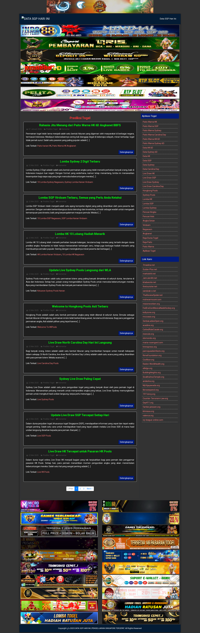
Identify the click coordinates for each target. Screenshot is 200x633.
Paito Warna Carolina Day (154, 135)
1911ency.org (149, 394)
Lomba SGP (148, 203)
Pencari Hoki (148, 216)
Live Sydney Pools (45, 399)
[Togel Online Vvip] (140, 568)
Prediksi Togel (80, 118)
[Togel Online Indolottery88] (100, 31)
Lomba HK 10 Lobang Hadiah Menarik (80, 234)
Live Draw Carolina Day (153, 186)
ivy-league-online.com (153, 420)
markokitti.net (149, 273)
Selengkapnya (126, 152)
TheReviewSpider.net (153, 295)
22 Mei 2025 (34, 165)
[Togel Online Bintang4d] (59, 568)
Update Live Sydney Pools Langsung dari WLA (80, 270)
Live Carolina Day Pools (48, 363)
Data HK (146, 156)
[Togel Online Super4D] (100, 56)
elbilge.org (147, 368)
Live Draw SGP (149, 178)
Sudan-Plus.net (150, 269)
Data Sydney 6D (150, 152)
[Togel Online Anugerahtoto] (140, 556)
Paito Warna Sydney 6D (153, 143)
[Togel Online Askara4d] (59, 556)
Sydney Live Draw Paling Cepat (80, 379)
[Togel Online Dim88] (100, 43)
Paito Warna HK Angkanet (64, 146)
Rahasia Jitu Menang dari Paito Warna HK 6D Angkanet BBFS (80, 125)
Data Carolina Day (151, 169)
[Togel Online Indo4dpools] (59, 618)
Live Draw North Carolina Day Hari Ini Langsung (80, 342)
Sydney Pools (149, 195)
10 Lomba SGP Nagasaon (49, 218)
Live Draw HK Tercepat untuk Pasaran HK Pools (80, 451)
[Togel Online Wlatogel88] (59, 581)
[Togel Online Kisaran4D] (100, 68)
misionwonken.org (151, 304)
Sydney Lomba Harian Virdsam (79, 182)
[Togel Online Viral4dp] (100, 105)
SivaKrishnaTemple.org (153, 377)
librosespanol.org (151, 390)
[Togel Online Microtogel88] (59, 506)
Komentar (66, 129)
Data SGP (147, 160)
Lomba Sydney (150, 208)
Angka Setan (149, 221)
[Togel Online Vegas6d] (59, 543)
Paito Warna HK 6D (151, 139)
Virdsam (147, 225)
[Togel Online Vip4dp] (140, 531)
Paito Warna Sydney (152, 130)
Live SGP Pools (44, 436)
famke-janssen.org (151, 407)
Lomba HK (147, 199)
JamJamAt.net (150, 278)
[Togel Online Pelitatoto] (100, 93)
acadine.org (148, 325)
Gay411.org (148, 402)
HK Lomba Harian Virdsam (49, 254)
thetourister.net (150, 286)
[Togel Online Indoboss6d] (140, 506)
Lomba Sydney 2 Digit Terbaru (80, 161)
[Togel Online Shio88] (140, 606)
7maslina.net (149, 265)
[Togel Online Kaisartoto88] (59, 606)
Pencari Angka (149, 212)
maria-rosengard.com (153, 342)
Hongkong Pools (150, 190)
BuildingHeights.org (152, 372)
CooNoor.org (148, 359)
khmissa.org (148, 411)
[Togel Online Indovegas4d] (140, 618)
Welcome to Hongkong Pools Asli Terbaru (80, 306)
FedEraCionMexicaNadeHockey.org (159, 308)
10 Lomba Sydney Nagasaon (50, 182)
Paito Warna (148, 246)
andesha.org (148, 381)
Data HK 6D (148, 148)
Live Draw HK (149, 173)
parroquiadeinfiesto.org (153, 351)
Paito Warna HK (150, 122)
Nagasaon (147, 229)
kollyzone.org (149, 312)
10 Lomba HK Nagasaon (73, 254)
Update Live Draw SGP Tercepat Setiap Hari (80, 415)
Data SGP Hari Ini (168, 18)
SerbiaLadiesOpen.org (153, 321)
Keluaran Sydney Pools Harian (51, 291)
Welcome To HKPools (47, 327)
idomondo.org (149, 338)
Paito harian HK (44, 146)
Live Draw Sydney (151, 182)
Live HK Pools (43, 472)
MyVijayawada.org (151, 385)
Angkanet (147, 233)
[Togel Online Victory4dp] (59, 519)
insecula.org (148, 334)
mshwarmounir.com (152, 299)
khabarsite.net (149, 282)
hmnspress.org (150, 347)
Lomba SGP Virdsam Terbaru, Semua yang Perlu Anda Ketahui (80, 197)
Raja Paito (147, 242)
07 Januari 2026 (35, 129)
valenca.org (148, 415)
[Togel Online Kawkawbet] (59, 531)
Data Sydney (148, 165)
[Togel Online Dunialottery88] (140, 543)
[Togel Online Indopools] (140, 593)
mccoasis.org (149, 316)
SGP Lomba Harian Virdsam (74, 218)
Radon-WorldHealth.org (153, 364)
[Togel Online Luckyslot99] (140, 519)
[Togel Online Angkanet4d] (140, 581)
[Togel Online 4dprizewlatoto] (59, 593)
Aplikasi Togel (149, 251)
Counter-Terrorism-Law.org (155, 398)
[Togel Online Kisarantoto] (100, 80)
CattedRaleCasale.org (153, 329)
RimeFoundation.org (152, 355)
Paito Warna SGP (150, 126)
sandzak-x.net (149, 291)
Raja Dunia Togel (150, 238)
